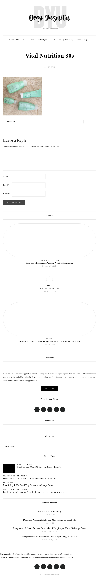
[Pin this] (92, 122)
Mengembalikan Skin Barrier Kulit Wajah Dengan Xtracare (49, 536)
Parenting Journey (63, 40)
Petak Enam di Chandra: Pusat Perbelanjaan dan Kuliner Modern (33, 492)
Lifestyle (42, 40)
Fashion (44, 260)
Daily (49, 286)
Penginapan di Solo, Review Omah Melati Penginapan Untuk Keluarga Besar (49, 528)
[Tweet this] (89, 122)
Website (6, 194)
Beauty (49, 339)
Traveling (82, 40)
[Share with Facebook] (86, 122)
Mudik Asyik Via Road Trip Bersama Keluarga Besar (28, 485)
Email (6, 185)
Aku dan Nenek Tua (49, 288)
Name (6, 176)
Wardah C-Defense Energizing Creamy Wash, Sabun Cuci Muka (49, 341)
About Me (14, 40)
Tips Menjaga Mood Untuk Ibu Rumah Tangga (39, 467)
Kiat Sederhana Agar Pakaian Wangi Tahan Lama (49, 263)
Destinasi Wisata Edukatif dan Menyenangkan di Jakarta (29, 478)
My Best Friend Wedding (49, 511)
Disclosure (28, 40)
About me (49, 388)
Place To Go (9, 476)
